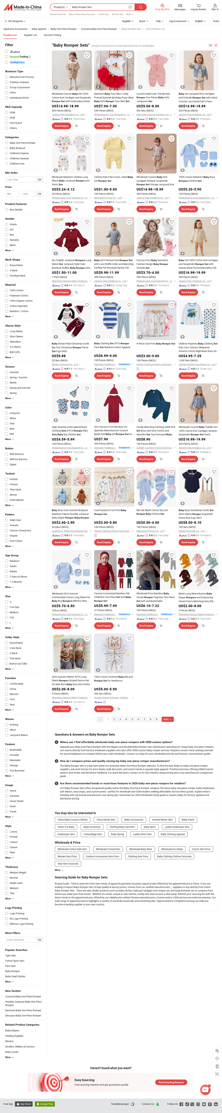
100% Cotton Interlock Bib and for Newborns (113, 678)
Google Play (45, 1104)
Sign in (215, 9)
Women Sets (117, 14)
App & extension (178, 21)
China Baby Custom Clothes (73, 819)
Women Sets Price (67, 856)
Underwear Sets (66, 834)
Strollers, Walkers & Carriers (20, 1046)
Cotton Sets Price (201, 849)
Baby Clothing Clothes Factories (174, 856)
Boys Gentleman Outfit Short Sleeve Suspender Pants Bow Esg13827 (196, 513)
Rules (216, 21)
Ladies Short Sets (142, 834)
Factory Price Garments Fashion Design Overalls (152, 263)
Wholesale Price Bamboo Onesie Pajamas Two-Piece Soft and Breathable (155, 597)
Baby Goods (11, 1052)
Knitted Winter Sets (162, 819)
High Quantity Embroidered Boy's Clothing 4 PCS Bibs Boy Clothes (70, 430)
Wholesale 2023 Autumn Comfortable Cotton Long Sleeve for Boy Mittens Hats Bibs (71, 597)
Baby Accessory (92, 827)
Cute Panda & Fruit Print (110, 511)
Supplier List (30, 35)
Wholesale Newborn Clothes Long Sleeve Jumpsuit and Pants (70, 180)
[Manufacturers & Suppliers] (22, 7)
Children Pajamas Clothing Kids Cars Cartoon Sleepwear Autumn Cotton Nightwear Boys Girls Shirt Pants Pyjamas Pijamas (198, 347)
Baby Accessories (133, 819)
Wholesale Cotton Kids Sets (72, 849)
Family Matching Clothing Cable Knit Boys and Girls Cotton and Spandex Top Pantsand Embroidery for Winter (155, 430)
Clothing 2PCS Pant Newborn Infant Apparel (112, 345)
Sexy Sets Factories (68, 863)
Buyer (142, 21)
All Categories (15, 21)
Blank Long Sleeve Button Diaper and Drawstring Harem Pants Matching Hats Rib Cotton (196, 597)
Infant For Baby (66, 827)
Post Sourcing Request (171, 1082)
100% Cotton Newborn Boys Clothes (197, 178)
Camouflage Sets (93, 834)
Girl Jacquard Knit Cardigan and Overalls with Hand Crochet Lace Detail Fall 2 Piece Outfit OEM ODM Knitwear (198, 97)
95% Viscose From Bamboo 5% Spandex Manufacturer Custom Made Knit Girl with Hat (114, 430)
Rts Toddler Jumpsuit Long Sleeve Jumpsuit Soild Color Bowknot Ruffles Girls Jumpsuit (71, 264)
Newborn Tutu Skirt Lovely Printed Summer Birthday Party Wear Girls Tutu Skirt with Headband (114, 97)
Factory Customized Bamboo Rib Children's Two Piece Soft (112, 597)
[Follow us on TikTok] (187, 1104)
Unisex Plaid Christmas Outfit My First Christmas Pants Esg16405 (70, 347)
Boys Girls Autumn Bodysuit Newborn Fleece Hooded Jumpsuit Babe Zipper (70, 514)
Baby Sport (150, 827)
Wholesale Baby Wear (140, 849)
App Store (24, 1104)
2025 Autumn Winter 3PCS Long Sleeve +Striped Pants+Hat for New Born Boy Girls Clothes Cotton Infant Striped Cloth (71, 680)
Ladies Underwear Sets (177, 827)
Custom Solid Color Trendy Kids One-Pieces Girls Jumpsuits (153, 97)
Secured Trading (52, 35)
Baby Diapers (12, 1030)
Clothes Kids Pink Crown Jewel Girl (113, 178)
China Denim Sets (106, 819)
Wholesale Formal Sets (108, 849)
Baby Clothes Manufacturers (82, 14)
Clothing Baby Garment (122, 827)
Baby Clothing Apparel (173, 834)
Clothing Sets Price (138, 856)
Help (158, 21)
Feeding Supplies (14, 1035)
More (58, 870)
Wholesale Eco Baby (172, 849)
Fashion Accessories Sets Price (102, 856)
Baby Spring (117, 834)
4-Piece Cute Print (155, 343)
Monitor (9, 1041)
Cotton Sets (103, 14)
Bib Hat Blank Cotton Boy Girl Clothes (152, 511)
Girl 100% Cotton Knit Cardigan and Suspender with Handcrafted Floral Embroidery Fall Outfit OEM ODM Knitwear (198, 264)
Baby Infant (188, 819)
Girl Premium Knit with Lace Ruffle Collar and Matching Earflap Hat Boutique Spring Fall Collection (114, 263)
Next (166, 719)
